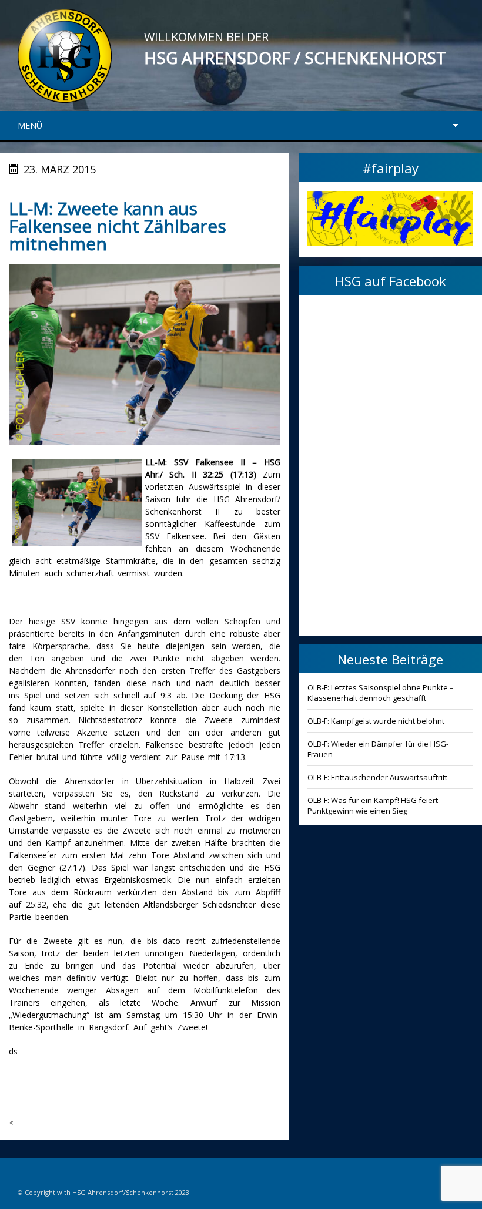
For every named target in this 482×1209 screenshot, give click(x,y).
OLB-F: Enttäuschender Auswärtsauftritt (377, 777)
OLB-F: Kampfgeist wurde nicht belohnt (375, 721)
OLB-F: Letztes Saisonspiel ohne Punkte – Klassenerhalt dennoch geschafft (380, 692)
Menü (30, 125)
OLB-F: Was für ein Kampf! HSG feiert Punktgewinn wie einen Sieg (372, 805)
